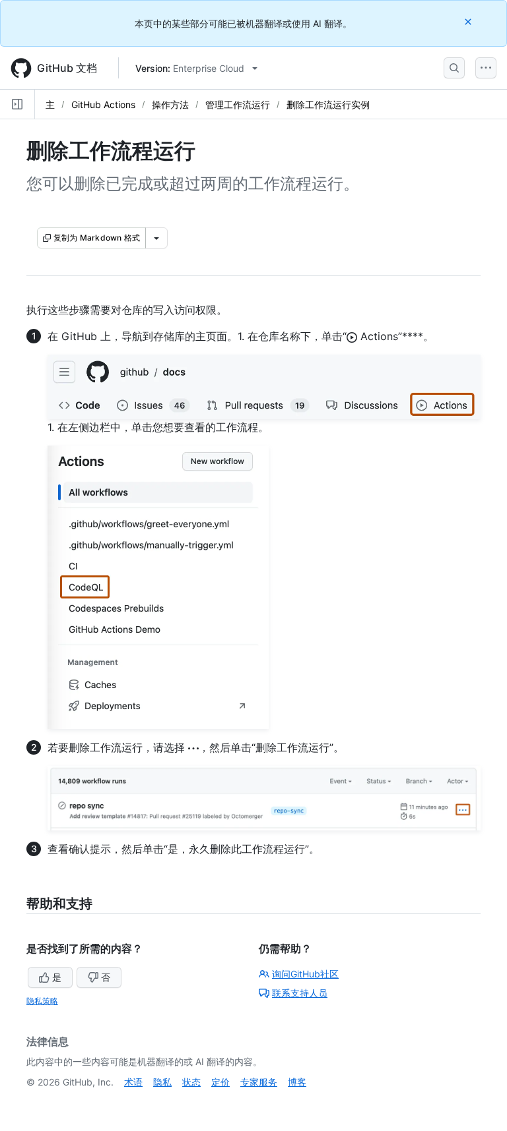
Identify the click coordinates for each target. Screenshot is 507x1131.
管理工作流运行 (237, 104)
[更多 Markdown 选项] (156, 237)
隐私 (162, 1082)
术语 (133, 1082)
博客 (297, 1082)
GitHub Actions (103, 104)
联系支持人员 (299, 993)
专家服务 (258, 1082)
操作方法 (170, 104)
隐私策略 (42, 1001)
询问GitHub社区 (305, 973)
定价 (220, 1082)
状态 (191, 1082)
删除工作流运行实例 (328, 104)
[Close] (469, 21)
